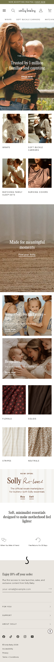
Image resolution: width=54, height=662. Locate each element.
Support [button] (7, 615)
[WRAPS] (14, 128)
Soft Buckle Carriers (28, 19)
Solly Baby (8, 645)
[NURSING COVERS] (40, 173)
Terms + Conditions (10, 657)
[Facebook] (3, 636)
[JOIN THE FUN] (49, 588)
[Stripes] (14, 441)
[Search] (15, 10)
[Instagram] (25, 636)
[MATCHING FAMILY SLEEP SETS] (14, 173)
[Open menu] (6, 10)
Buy (22, 496)
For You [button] (7, 607)
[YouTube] (32, 636)
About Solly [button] (9, 624)
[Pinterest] (17, 636)
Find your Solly (27, 255)
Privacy (5, 653)
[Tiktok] (11, 636)
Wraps (8, 19)
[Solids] (40, 399)
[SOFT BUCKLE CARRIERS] (40, 128)
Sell (31, 496)
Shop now (27, 77)
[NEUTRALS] (40, 441)
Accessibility (7, 649)
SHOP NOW (40, 2)
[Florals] (14, 399)
